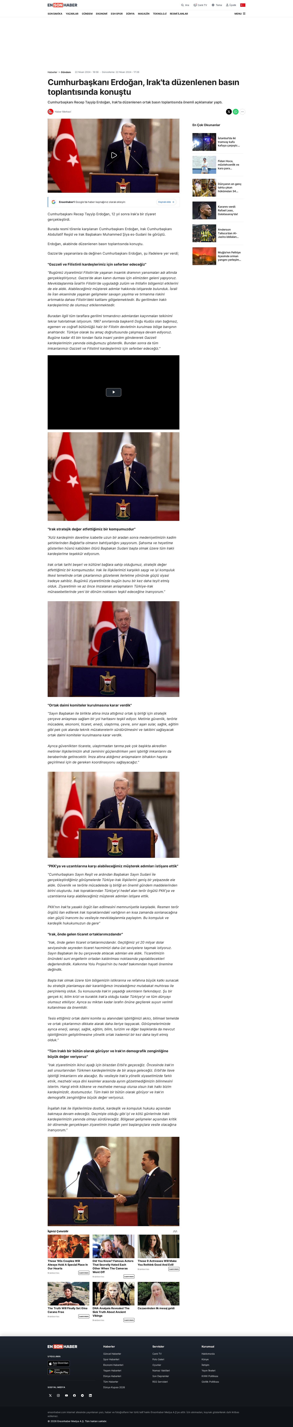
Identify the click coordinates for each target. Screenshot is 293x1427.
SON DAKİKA (55, 13)
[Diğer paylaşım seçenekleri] (242, 112)
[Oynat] (113, 155)
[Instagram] (58, 1395)
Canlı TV (157, 1353)
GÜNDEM (87, 13)
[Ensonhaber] (62, 5)
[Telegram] (82, 1395)
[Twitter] (50, 1395)
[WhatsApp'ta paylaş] (236, 112)
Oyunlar (156, 1364)
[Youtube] (66, 1395)
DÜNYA (130, 13)
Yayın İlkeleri (208, 1370)
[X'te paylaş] (229, 112)
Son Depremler (160, 1376)
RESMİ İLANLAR (179, 13)
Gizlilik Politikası (210, 1381)
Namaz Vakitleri (161, 1370)
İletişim (205, 1364)
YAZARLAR (72, 13)
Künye (205, 1359)
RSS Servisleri (160, 1381)
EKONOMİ (101, 13)
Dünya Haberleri (112, 1376)
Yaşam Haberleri (112, 1370)
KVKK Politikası (210, 1376)
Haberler (52, 72)
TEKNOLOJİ (160, 13)
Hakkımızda (208, 1353)
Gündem (66, 72)
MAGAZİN (143, 13)
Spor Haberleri (111, 1359)
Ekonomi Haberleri (113, 1364)
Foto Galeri (158, 1359)
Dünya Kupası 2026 (114, 1387)
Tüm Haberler (110, 1381)
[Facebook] (74, 1395)
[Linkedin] (90, 1395)
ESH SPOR (117, 13)
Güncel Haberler (112, 1353)
